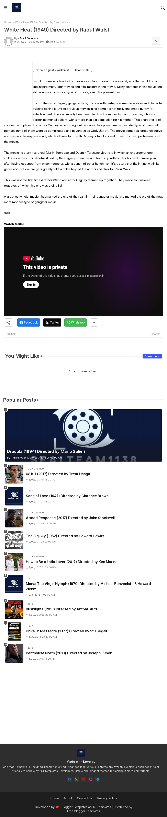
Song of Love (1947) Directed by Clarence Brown (67, 496)
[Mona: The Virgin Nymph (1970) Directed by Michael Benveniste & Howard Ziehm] (14, 584)
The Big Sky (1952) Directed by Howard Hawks (65, 536)
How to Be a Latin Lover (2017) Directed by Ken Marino (72, 562)
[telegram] (97, 779)
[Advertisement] (51, 58)
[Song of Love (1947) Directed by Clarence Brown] (14, 496)
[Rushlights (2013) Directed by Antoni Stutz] (14, 609)
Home (7, 22)
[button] (163, 8)
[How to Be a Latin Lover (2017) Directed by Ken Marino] (14, 562)
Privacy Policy (107, 798)
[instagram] (90, 779)
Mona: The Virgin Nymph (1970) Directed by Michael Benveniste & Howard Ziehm (88, 586)
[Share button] (94, 322)
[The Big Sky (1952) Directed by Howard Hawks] (14, 540)
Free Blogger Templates (83, 811)
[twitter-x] (76, 779)
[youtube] (83, 779)
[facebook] (69, 779)
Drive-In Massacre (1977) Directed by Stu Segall (66, 631)
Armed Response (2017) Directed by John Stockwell (70, 518)
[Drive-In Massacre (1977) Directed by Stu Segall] (14, 631)
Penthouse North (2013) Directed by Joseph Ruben (69, 653)
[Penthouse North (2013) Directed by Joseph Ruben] (14, 653)
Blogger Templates (74, 807)
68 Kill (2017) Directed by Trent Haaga (58, 474)
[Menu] (5, 8)
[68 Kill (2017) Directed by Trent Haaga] (14, 474)
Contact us (84, 798)
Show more (152, 356)
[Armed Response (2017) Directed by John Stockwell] (14, 518)
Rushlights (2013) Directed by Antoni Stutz (62, 609)
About (68, 798)
